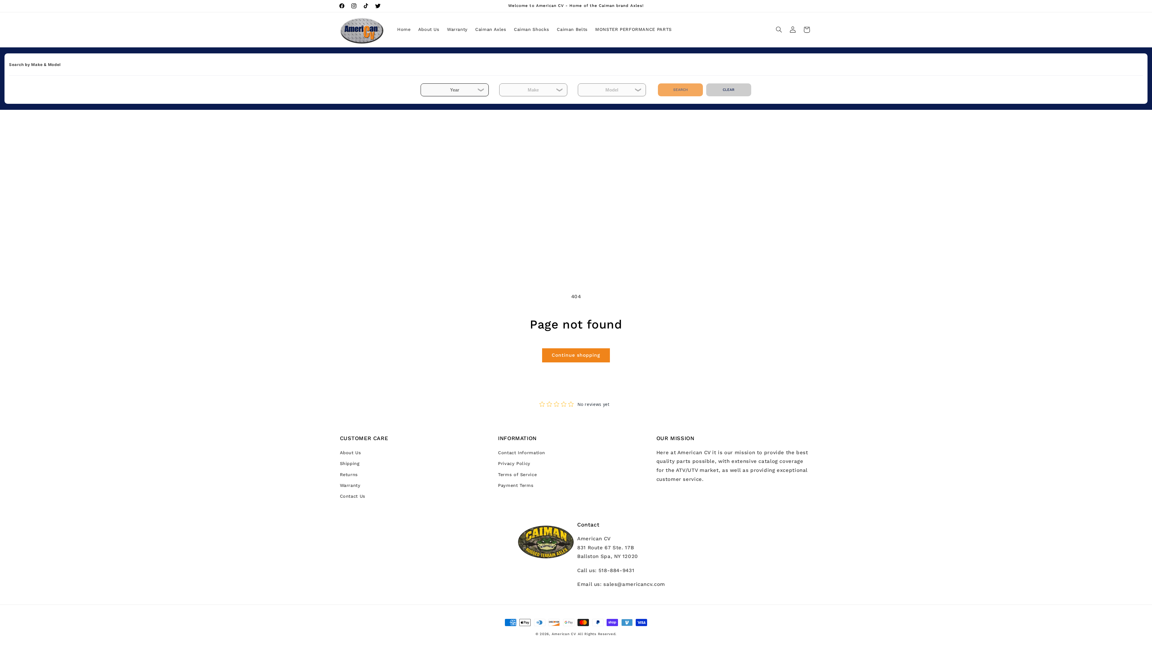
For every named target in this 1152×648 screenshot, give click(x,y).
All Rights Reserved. (597, 634)
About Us (350, 452)
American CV (564, 634)
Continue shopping (576, 355)
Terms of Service (517, 474)
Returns (349, 474)
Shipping (350, 463)
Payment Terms (515, 485)
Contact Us (352, 496)
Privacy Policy (514, 463)
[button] (779, 30)
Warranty (350, 485)
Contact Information (521, 452)
